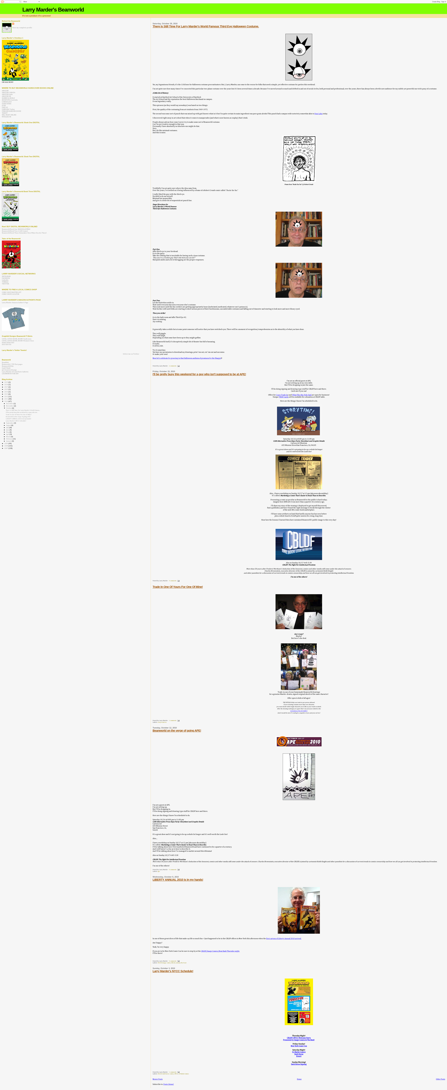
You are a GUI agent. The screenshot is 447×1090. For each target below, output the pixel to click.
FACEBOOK (6, 278)
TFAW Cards (284, 397)
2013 (6, 394)
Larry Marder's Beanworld (53, 10)
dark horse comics (168, 1074)
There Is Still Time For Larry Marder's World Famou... (23, 410)
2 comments (172, 366)
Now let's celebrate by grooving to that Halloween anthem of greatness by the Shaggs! (187, 358)
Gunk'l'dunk (6, 368)
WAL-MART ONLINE (9, 115)
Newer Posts (158, 1079)
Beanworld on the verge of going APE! (177, 730)
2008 (6, 446)
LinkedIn (5, 280)
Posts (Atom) (168, 1084)
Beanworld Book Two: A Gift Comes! (15, 231)
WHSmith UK (6, 117)
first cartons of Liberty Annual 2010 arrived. (283, 938)
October (9, 408)
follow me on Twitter (131, 354)
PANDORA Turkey (8, 109)
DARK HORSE (6, 104)
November (10, 406)
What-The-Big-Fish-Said (302, 395)
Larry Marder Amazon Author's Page (15, 302)
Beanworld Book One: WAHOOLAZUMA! (16, 229)
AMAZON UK (6, 96)
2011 (6, 399)
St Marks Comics (184, 1074)
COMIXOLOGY (7, 102)
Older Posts (440, 1079)
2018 (6, 384)
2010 (6, 401)
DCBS (4, 105)
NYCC (176, 1074)
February (9, 439)
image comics (166, 963)
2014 (6, 392)
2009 (6, 443)
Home (299, 1079)
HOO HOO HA (6, 344)
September (10, 423)
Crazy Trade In (282, 395)
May (8, 432)
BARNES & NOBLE (8, 98)
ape (158, 871)
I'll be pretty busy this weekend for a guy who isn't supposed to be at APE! (199, 374)
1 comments (172, 720)
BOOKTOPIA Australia (10, 100)
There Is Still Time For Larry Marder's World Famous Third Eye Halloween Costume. (206, 26)
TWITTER (5, 284)
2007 (6, 448)
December (10, 403)
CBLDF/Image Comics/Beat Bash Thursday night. (220, 951)
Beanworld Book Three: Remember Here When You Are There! (24, 233)
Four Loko (319, 114)
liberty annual (175, 963)
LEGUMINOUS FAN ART (10, 374)
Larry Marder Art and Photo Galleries (15, 372)
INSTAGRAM (6, 276)
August (8, 425)
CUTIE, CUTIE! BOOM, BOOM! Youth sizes (16, 339)
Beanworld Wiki (8, 366)
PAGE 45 (5, 107)
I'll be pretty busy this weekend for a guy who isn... (22, 412)
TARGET (5, 113)
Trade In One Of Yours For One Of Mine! (178, 586)
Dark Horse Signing (299, 1064)
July (7, 427)
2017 (6, 387)
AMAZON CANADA (8, 92)
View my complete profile (22, 28)
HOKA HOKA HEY (8, 343)
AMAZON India (7, 94)
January (9, 441)
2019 (6, 382)
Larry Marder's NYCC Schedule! (173, 971)
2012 (6, 396)
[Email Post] (178, 366)
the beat (183, 963)
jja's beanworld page (9, 370)
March (8, 437)
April (8, 434)
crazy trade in (161, 722)
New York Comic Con (299, 1046)
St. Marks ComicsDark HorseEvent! (299, 1054)
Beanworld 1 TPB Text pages (12, 364)
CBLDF (159, 963)
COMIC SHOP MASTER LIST (11, 292)
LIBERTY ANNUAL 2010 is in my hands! (178, 879)
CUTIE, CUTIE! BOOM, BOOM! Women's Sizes (18, 341)
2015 (6, 389)
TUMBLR (5, 282)
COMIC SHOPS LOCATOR (10, 294)
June (8, 430)
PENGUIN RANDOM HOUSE (11, 111)
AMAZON (5, 91)
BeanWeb (5, 362)
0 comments (172, 581)
